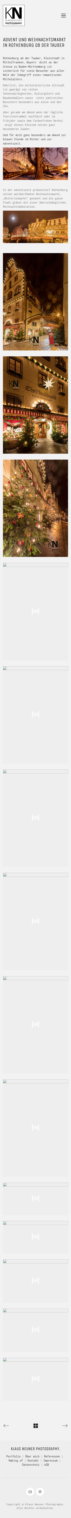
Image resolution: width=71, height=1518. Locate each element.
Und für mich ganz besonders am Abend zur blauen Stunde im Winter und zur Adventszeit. (34, 139)
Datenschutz (30, 1464)
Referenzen (52, 1456)
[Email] (30, 1492)
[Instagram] (40, 1492)
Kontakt (33, 1460)
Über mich (32, 1456)
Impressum (50, 1460)
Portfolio (13, 1456)
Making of (16, 1460)
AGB (46, 1464)
